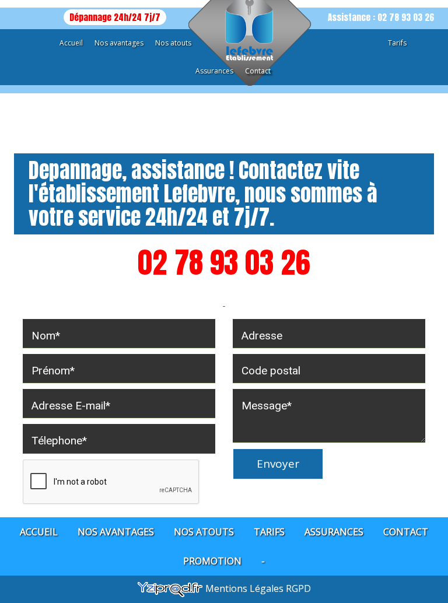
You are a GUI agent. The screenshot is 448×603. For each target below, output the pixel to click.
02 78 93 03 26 (224, 262)
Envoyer (278, 463)
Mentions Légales (245, 588)
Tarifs (397, 43)
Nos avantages (119, 43)
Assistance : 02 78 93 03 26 (381, 17)
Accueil (71, 43)
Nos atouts (173, 43)
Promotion (212, 561)
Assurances (214, 71)
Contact (258, 71)
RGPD (298, 588)
